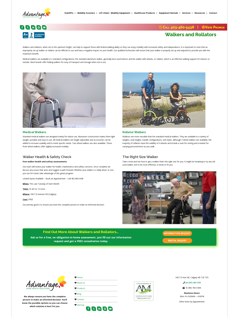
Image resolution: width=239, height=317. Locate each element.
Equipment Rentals (168, 13)
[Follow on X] (27, 27)
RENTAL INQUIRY (177, 240)
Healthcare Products (144, 13)
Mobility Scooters (86, 13)
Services (186, 13)
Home (80, 277)
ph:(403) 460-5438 (193, 283)
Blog (79, 294)
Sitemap (80, 305)
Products (81, 288)
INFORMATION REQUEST (177, 233)
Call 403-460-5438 (180, 27)
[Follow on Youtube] (44, 27)
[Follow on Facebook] (22, 27)
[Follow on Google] (39, 27)
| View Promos (210, 27)
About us (81, 282)
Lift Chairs (104, 13)
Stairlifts (68, 13)
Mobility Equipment (120, 13)
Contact (213, 13)
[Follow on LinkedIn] (33, 27)
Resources (200, 13)
